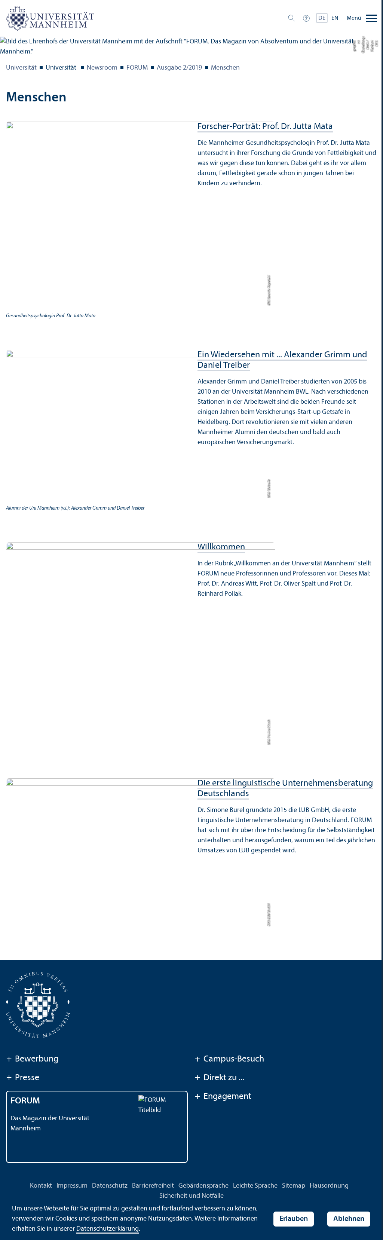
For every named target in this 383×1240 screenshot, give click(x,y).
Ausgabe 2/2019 (179, 67)
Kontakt (41, 1185)
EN (334, 18)
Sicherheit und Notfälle (191, 1196)
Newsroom (102, 67)
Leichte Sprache (255, 1185)
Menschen (225, 67)
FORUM (137, 67)
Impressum (72, 1185)
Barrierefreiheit (153, 1185)
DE (321, 18)
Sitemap (293, 1185)
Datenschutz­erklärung (107, 1229)
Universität (21, 67)
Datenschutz (110, 1185)
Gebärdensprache (203, 1185)
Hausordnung (329, 1185)
